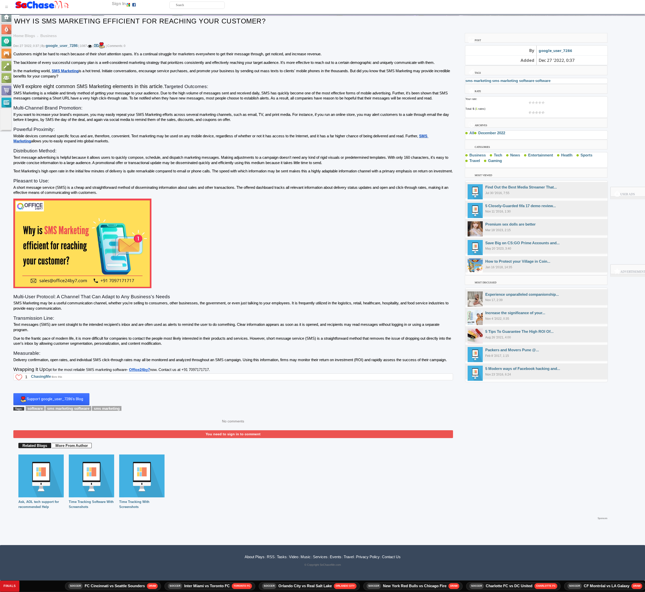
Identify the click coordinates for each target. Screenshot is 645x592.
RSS (271, 557)
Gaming (495, 160)
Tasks (282, 557)
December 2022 (491, 133)
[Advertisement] (310, 528)
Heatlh (566, 155)
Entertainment (540, 155)
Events (335, 557)
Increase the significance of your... (515, 313)
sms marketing (107, 408)
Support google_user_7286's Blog (55, 399)
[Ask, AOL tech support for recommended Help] (41, 475)
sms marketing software (68, 408)
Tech (498, 155)
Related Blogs (34, 445)
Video (293, 557)
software (35, 408)
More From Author (71, 445)
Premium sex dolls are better (510, 224)
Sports (586, 155)
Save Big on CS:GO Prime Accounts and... (522, 243)
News (515, 155)
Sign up (142, 4)
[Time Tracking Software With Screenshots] (91, 475)
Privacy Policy (368, 557)
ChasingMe (41, 376)
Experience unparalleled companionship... (522, 294)
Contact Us (391, 557)
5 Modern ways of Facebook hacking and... (522, 368)
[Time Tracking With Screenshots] (142, 475)
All (471, 133)
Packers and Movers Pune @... (512, 350)
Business (477, 155)
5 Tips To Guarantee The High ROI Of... (519, 331)
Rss (488, 155)
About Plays (255, 557)
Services (320, 557)
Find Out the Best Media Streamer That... (521, 187)
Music (306, 557)
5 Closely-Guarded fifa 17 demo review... (520, 206)
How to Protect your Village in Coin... (517, 261)
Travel (474, 160)
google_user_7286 (62, 45)
